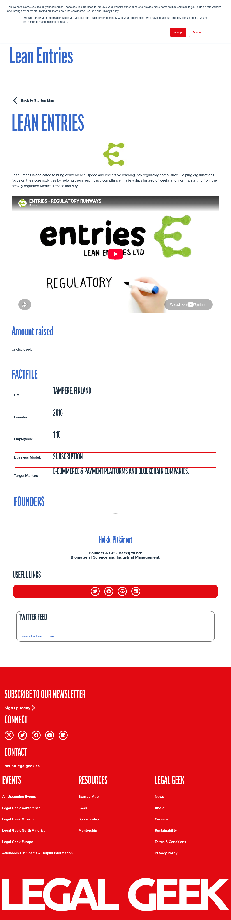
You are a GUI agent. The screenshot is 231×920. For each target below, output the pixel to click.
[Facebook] (108, 591)
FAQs (83, 807)
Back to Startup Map (37, 100)
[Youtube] (49, 735)
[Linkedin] (135, 591)
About (159, 807)
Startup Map (89, 796)
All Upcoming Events (19, 796)
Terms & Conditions (170, 841)
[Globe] (122, 591)
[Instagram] (9, 735)
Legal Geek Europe (17, 841)
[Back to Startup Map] (15, 100)
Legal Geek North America (24, 830)
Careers (161, 819)
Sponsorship (89, 819)
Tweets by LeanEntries (36, 636)
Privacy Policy (166, 853)
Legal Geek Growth (18, 819)
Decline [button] (197, 32)
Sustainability (166, 830)
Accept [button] (178, 32)
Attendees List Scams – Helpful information (37, 853)
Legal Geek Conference (21, 807)
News (159, 796)
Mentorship (88, 830)
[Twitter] (95, 591)
